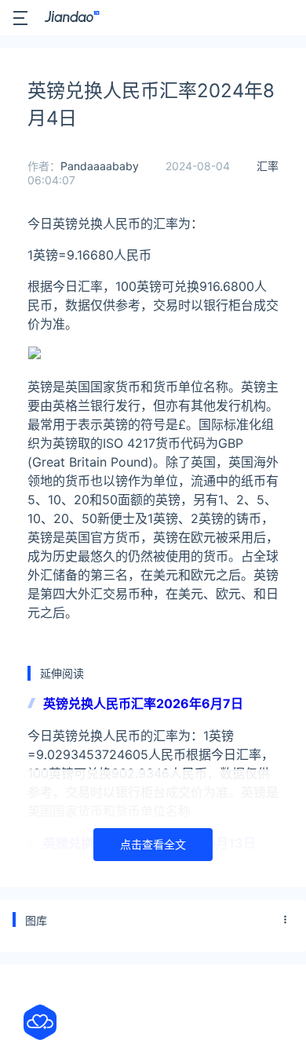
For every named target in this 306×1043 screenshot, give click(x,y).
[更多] (285, 920)
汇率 (268, 166)
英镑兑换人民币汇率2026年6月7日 (143, 703)
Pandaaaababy (99, 166)
